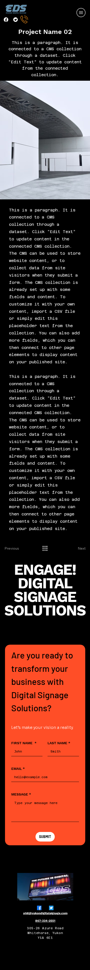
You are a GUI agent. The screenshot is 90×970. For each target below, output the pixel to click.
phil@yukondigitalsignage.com (45, 913)
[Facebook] (6, 19)
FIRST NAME (23, 743)
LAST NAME (59, 743)
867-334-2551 (45, 920)
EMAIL (18, 769)
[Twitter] (15, 19)
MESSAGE (21, 794)
